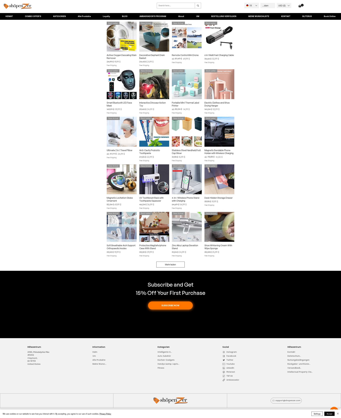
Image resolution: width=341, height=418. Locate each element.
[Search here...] (198, 5)
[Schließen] (337, 414)
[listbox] (284, 5)
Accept (329, 413)
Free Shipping (112, 65)
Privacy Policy (105, 413)
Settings (317, 413)
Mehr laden (170, 264)
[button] (284, 5)
